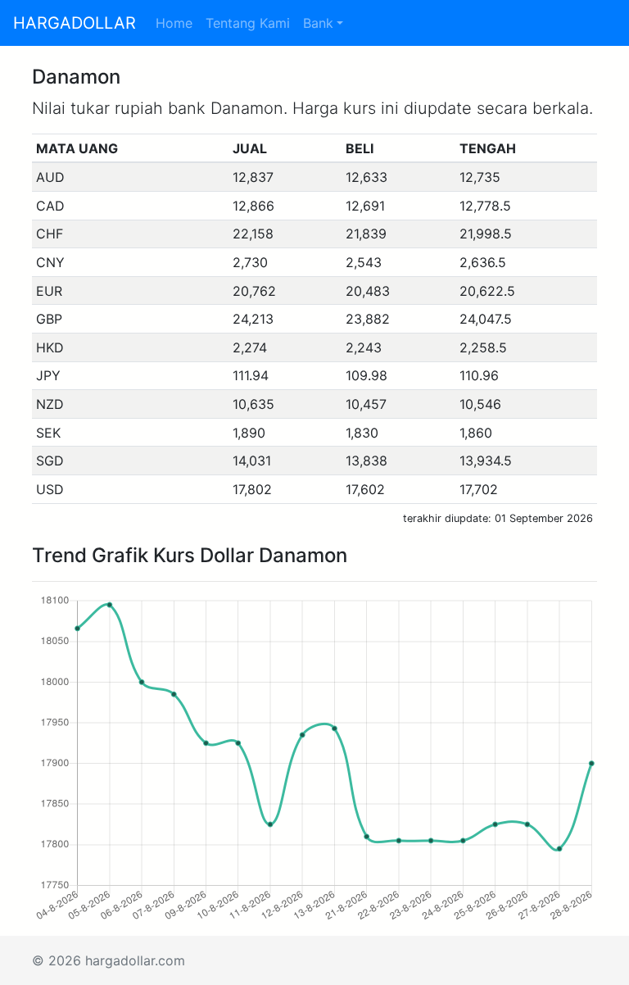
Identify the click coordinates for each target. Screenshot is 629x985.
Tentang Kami (248, 23)
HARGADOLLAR (74, 23)
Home (174, 23)
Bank (318, 23)
